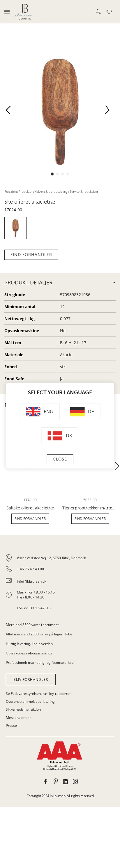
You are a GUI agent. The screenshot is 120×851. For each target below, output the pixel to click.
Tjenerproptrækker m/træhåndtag (90, 508)
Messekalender (18, 717)
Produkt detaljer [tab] (28, 282)
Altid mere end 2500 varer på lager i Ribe (39, 634)
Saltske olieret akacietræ (30, 508)
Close (60, 459)
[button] (10, 112)
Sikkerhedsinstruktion (23, 709)
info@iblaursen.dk (31, 581)
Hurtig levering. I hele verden (29, 643)
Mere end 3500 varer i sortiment (32, 624)
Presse (11, 725)
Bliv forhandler (30, 679)
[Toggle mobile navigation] (7, 11)
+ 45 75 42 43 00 (30, 569)
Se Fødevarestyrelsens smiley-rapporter (38, 693)
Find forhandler (31, 255)
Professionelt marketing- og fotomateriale (40, 662)
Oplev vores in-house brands (29, 653)
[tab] (60, 582)
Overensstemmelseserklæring (30, 701)
